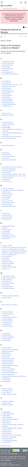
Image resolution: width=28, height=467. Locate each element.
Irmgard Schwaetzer (8, 362)
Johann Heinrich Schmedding (10, 349)
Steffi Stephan (6, 378)
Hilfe (26, 27)
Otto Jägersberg (6, 219)
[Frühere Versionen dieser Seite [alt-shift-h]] (22, 36)
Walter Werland (6, 422)
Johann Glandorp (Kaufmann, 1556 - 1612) (14, 174)
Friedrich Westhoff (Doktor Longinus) (12, 428)
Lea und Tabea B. (7, 256)
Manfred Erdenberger (8, 145)
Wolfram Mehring (7, 279)
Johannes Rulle (6, 340)
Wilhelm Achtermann (8, 63)
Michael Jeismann (7, 215)
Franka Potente (6, 324)
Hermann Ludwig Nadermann (10, 295)
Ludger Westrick (6, 430)
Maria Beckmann (7, 90)
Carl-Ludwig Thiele (7, 390)
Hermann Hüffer (6, 204)
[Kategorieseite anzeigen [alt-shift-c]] (1, 36)
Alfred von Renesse (7, 405)
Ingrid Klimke (6, 231)
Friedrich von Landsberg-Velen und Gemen (14, 247)
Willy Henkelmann (7, 194)
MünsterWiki (7, 5)
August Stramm (6, 379)
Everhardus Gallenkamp (9, 169)
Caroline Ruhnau (7, 338)
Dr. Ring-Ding (6, 126)
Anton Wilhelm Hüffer (8, 202)
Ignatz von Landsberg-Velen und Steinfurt (13, 253)
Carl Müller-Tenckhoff (8, 288)
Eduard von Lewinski (8, 263)
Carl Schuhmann (6, 355)
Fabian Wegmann (7, 417)
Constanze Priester (7, 326)
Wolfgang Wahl (6, 412)
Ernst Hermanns (6, 195)
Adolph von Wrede (7, 438)
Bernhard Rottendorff (8, 337)
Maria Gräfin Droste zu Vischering (11, 136)
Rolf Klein (5, 228)
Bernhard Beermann (8, 91)
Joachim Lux (5, 269)
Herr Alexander (6, 197)
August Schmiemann (8, 351)
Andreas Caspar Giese (8, 170)
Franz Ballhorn (6, 81)
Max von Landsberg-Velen (9, 254)
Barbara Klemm (6, 229)
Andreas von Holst (7, 201)
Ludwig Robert (6, 333)
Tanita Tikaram (6, 392)
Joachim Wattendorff (8, 414)
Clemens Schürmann (8, 360)
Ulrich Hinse (5, 199)
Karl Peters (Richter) (7, 313)
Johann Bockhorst (7, 95)
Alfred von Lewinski (7, 261)
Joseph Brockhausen (8, 102)
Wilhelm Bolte (6, 97)
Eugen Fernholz (6, 154)
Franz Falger (5, 152)
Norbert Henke (6, 192)
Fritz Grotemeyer (7, 181)
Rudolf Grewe (6, 179)
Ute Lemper (5, 258)
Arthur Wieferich (6, 433)
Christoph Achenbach (8, 61)
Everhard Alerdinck (7, 65)
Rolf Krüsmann (6, 238)
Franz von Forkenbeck (8, 156)
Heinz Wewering (6, 431)
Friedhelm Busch (7, 106)
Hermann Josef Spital (8, 371)
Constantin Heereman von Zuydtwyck (12, 190)
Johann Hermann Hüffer (9, 206)
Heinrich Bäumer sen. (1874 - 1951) (12, 84)
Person (9, 445)
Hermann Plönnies (7, 321)
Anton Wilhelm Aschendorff (9, 74)
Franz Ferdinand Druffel (8, 138)
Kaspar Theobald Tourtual (9, 394)
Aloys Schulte (6, 356)
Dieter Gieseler (6, 172)
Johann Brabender (7, 100)
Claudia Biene (6, 93)
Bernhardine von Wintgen (9, 437)
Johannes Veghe (6, 403)
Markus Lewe (6, 260)
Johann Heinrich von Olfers (9, 304)
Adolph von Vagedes (8, 401)
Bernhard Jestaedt (7, 217)
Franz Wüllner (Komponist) (9, 440)
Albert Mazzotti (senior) (8, 278)
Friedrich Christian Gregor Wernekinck (12, 424)
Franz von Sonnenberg (8, 369)
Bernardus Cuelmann (8, 115)
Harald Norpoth (6, 297)
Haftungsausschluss (14, 465)
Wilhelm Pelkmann (7, 312)
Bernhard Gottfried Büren (9, 104)
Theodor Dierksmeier (8, 124)
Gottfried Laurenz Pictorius (9, 317)
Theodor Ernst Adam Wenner (10, 419)
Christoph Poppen (7, 322)
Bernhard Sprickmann (8, 374)
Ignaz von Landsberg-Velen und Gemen (13, 249)
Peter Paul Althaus (7, 68)
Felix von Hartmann (7, 188)
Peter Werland (6, 421)
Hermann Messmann (8, 283)
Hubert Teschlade (7, 388)
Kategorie (3, 445)
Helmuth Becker (6, 88)
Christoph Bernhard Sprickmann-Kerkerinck (14, 376)
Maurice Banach (6, 83)
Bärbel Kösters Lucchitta (9, 236)
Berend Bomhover (7, 99)
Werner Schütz (6, 367)
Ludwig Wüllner (6, 442)
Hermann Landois (7, 245)
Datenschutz (4, 463)
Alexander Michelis (7, 286)
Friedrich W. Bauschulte (8, 86)
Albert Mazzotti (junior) (8, 276)
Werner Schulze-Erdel (8, 358)
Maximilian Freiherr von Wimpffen (11, 435)
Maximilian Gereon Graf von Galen (12, 167)
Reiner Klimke (6, 233)
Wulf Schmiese (6, 353)
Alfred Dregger (6, 127)
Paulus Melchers (6, 281)
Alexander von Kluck (8, 235)
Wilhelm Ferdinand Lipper (9, 267)
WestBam (5, 426)
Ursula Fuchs (5, 158)
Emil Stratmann (6, 381)
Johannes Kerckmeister (8, 226)
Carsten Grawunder (7, 177)
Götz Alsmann (6, 67)
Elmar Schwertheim (7, 363)
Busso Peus (5, 315)
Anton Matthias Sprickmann (10, 372)
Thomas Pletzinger (7, 319)
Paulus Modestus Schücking (10, 365)
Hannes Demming (7, 122)
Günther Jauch (6, 213)
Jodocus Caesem (6, 113)
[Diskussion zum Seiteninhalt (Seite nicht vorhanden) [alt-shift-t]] (5, 36)
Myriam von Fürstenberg (9, 160)
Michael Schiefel (6, 347)
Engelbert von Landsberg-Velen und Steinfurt (14, 251)
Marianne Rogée (7, 335)
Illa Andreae (5, 70)
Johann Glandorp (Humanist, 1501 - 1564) (13, 176)
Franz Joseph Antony (8, 72)
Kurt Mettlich (5, 285)
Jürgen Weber (6, 415)
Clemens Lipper (6, 265)
